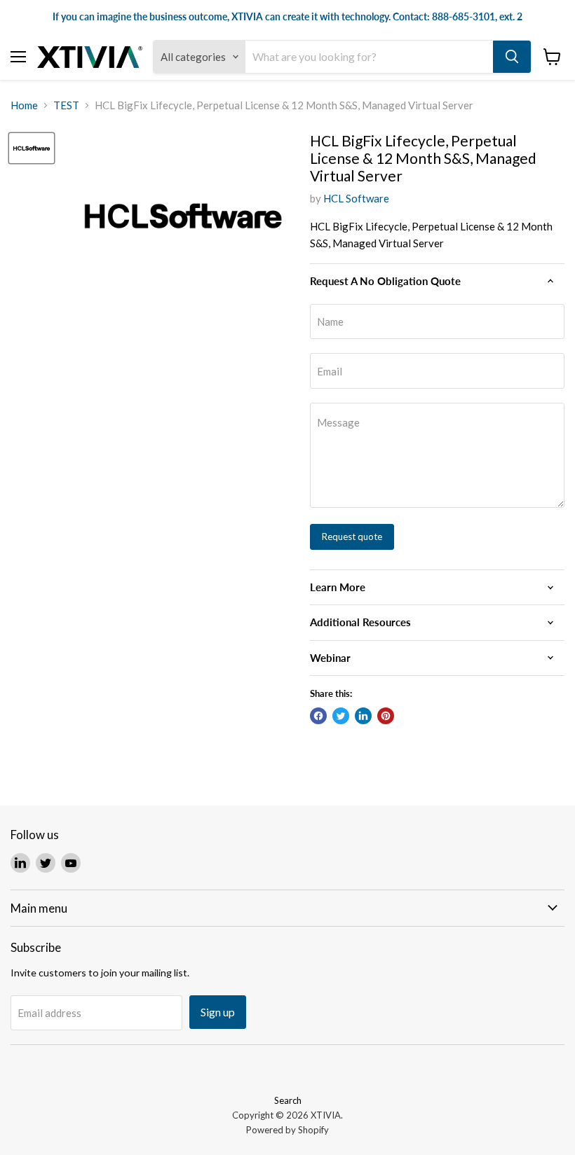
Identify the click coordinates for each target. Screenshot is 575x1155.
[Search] (512, 57)
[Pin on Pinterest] (385, 715)
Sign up (218, 1011)
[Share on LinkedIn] (363, 715)
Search (288, 1100)
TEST (66, 105)
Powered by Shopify (287, 1129)
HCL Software (356, 198)
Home (24, 105)
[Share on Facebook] (318, 715)
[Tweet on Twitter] (340, 715)
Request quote (352, 536)
